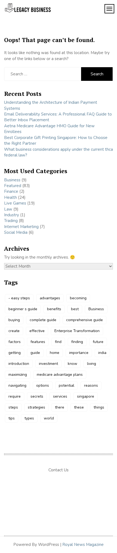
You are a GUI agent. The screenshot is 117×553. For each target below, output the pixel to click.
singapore (85, 396)
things (99, 407)
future (98, 341)
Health (10, 197)
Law (8, 209)
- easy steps (19, 298)
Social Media (15, 232)
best (75, 309)
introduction (18, 363)
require (14, 396)
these (79, 407)
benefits (54, 309)
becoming (78, 298)
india (102, 352)
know (72, 363)
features (37, 341)
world (49, 418)
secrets (36, 396)
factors (14, 341)
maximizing (17, 374)
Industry (11, 215)
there (59, 407)
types (29, 418)
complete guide (43, 320)
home (54, 352)
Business (12, 180)
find (58, 341)
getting (14, 352)
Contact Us (58, 470)
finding (77, 341)
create (14, 330)
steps (13, 407)
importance (78, 352)
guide (35, 352)
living (91, 363)
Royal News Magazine (83, 544)
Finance (11, 191)
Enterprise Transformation (77, 330)
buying (14, 320)
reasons (91, 385)
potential (66, 385)
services (60, 396)
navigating (17, 385)
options (42, 385)
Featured (12, 185)
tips (11, 418)
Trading (11, 220)
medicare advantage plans (60, 374)
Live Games (15, 203)
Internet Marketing (21, 226)
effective (37, 330)
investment (48, 363)
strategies (36, 407)
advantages (50, 298)
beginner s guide (22, 309)
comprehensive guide (84, 320)
